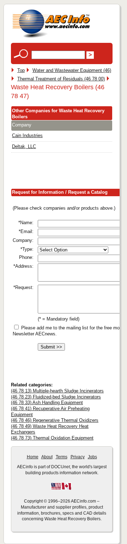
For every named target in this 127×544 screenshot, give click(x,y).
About (47, 457)
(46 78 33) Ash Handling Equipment (47, 402)
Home (32, 457)
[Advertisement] (69, 172)
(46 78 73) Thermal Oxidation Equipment (52, 438)
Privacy (78, 457)
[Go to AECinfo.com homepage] (51, 37)
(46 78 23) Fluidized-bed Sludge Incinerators (56, 397)
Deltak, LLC (24, 146)
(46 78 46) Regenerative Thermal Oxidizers (54, 420)
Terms (61, 457)
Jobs (92, 457)
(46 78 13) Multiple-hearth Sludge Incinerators (57, 390)
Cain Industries (27, 135)
